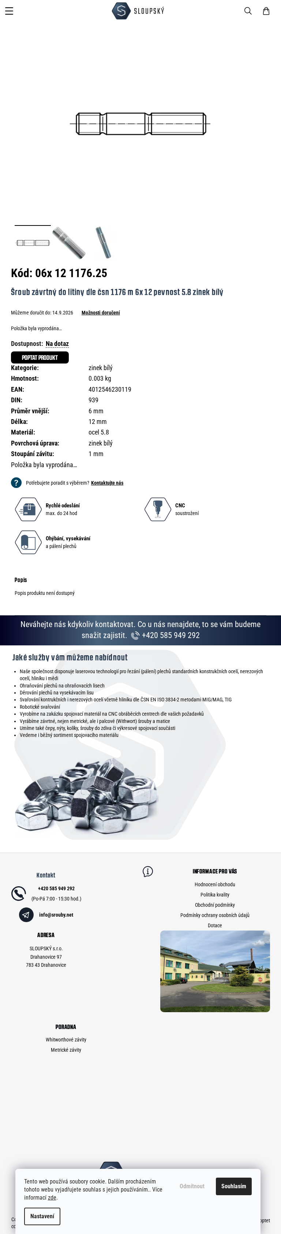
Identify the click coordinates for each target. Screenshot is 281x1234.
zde (52, 1197)
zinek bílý (101, 368)
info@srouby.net (56, 915)
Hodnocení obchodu (215, 884)
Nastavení (42, 1216)
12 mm (98, 421)
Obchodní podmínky (215, 905)
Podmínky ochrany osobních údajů (215, 915)
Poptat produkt (40, 357)
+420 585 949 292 (170, 635)
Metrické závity (66, 1050)
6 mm (96, 411)
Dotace (215, 925)
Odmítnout (192, 1186)
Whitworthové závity (66, 1040)
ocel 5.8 (99, 432)
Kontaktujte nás (107, 483)
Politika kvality (215, 895)
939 (93, 400)
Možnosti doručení (101, 313)
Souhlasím (233, 1186)
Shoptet (262, 1220)
